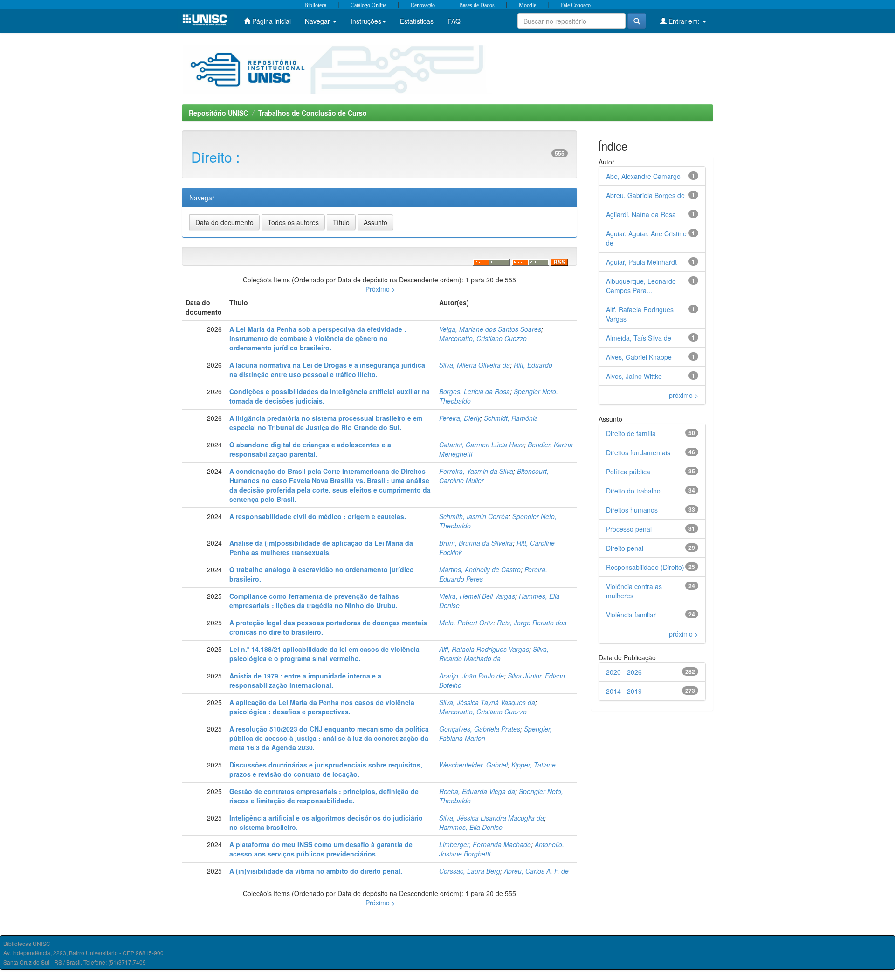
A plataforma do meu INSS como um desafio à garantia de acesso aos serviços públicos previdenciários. (321, 849)
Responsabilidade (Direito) (645, 567)
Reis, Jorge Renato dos (531, 622)
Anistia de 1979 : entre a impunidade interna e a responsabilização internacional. (305, 680)
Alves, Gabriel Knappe (639, 357)
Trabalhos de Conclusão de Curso (312, 112)
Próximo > (380, 289)
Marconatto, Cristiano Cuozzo (483, 338)
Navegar (318, 21)
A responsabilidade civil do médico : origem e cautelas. (317, 516)
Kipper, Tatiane (533, 764)
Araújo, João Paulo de (471, 675)
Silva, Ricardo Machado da (494, 653)
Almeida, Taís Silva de (638, 337)
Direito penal (624, 548)
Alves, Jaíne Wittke (634, 376)
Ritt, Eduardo (533, 365)
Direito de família (631, 433)
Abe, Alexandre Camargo (643, 176)
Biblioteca (315, 5)
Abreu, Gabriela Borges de (645, 195)
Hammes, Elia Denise (471, 827)
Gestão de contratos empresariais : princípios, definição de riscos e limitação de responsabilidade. (324, 796)
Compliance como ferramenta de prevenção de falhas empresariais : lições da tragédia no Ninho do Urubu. (314, 600)
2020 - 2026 (624, 672)
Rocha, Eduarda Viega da (477, 791)
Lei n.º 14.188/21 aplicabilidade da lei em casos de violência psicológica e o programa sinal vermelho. (324, 653)
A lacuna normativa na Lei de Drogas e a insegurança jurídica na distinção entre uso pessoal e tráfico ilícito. (327, 369)
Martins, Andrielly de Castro (480, 569)
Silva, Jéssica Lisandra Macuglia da (491, 817)
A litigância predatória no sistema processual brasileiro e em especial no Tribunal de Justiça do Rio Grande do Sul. (325, 422)
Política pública (628, 471)
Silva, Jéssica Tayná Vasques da (487, 702)
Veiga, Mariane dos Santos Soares (490, 329)
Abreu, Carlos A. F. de (536, 871)
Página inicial (270, 21)
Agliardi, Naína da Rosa (641, 214)
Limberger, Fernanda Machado (485, 844)
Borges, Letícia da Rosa (474, 391)
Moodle (527, 5)
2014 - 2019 (624, 691)
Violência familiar (631, 614)
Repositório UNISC (218, 112)
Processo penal (629, 529)
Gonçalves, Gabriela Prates (479, 728)
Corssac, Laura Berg (469, 871)
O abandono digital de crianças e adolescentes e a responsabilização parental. (310, 449)
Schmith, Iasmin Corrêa (474, 516)
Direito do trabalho (633, 490)
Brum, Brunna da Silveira (476, 543)
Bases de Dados (477, 5)
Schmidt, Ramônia (511, 418)
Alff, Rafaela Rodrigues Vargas (484, 649)
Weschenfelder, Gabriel (473, 764)
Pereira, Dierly (459, 418)
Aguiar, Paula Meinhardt (641, 262)
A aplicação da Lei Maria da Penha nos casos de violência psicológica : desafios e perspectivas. (321, 707)
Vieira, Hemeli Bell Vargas (477, 596)
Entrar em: (684, 21)
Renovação (423, 5)
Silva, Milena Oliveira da (474, 365)
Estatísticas (417, 21)
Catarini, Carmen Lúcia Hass (481, 444)
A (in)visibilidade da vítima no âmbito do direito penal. (315, 871)
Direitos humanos (632, 509)
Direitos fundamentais (638, 452)
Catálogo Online (368, 5)
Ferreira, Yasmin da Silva (476, 471)
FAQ (454, 21)
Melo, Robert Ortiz (466, 622)
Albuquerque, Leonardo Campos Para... (641, 285)
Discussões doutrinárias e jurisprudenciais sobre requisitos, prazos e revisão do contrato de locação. (325, 769)
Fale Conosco (575, 5)
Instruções (366, 21)
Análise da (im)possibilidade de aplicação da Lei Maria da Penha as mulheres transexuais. (321, 547)
